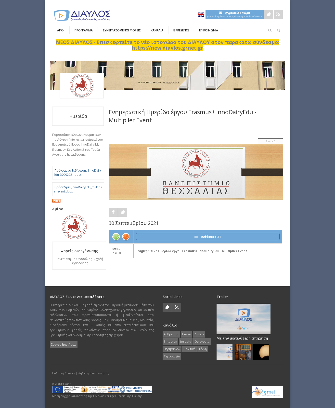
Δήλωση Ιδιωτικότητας (93, 373)
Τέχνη (203, 349)
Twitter (268, 14)
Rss (278, 14)
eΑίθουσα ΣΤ (210, 237)
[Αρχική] (81, 15)
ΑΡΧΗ (60, 30)
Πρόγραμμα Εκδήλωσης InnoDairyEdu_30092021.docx (78, 172)
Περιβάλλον (172, 349)
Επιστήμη (170, 342)
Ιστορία (185, 342)
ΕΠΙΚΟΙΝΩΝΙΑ (208, 30)
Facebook (113, 212)
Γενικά (270, 141)
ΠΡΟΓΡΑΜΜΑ (84, 30)
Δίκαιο (199, 334)
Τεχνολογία (172, 356)
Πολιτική (189, 349)
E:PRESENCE (181, 30)
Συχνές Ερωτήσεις (63, 344)
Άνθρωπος (171, 334)
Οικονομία (201, 342)
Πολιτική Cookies (63, 373)
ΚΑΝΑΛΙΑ (157, 30)
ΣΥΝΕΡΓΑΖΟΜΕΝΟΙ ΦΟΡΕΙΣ (122, 30)
